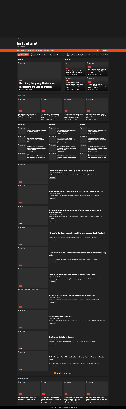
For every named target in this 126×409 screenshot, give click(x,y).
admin (21, 89)
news (21, 80)
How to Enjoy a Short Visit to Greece (33, 319)
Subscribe (105, 50)
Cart (18, 50)
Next (70, 373)
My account (39, 50)
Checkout (23, 50)
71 (66, 373)
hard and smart (27, 43)
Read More (53, 178)
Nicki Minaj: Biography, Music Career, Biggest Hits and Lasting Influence (49, 55)
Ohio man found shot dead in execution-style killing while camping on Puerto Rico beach (97, 85)
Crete (21, 348)
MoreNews (67, 407)
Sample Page (46, 50)
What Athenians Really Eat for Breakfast (33, 340)
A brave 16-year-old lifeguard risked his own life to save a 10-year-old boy (33, 278)
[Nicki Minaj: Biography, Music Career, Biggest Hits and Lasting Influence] (39, 76)
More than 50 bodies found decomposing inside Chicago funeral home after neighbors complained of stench (74, 85)
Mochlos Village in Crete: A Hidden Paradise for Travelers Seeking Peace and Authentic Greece (33, 361)
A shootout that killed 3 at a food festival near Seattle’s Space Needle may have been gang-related (33, 257)
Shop (52, 50)
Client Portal (31, 50)
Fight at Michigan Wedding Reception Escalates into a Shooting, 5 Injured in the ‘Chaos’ (89, 55)
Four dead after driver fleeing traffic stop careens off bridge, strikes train (33, 299)
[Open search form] (97, 50)
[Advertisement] (63, 9)
